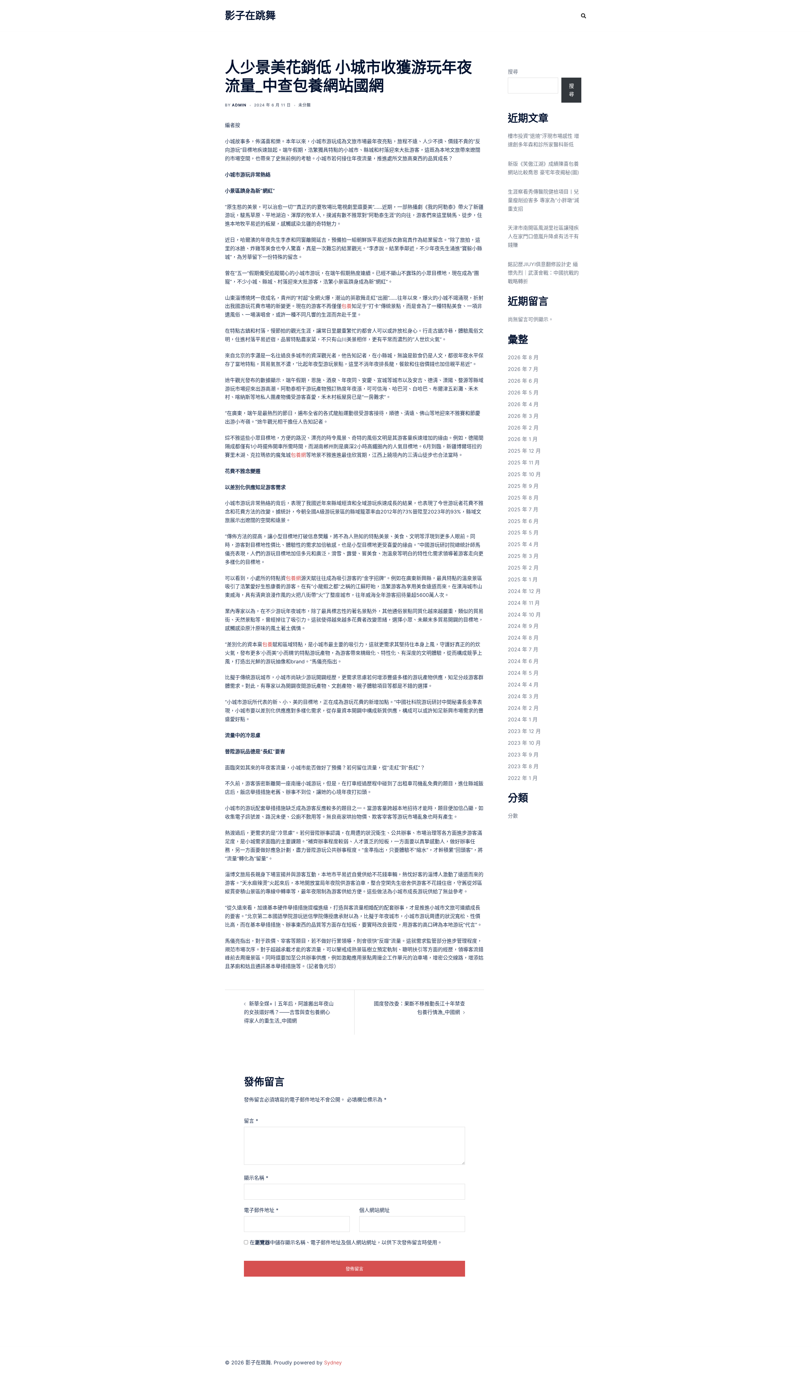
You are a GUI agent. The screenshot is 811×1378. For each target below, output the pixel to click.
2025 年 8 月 (523, 497)
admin (239, 105)
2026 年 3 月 (523, 416)
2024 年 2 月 (523, 708)
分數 (513, 816)
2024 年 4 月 (523, 684)
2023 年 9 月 (523, 754)
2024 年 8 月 (523, 638)
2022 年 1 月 (523, 778)
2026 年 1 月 (523, 439)
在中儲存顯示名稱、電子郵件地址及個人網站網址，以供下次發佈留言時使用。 (346, 1242)
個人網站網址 (374, 1210)
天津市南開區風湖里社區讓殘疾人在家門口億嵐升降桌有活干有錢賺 (543, 236)
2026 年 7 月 (523, 369)
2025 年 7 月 (523, 509)
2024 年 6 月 (523, 661)
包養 (347, 306)
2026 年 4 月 (523, 404)
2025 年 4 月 (523, 544)
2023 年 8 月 (523, 766)
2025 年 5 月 (523, 532)
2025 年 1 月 (523, 579)
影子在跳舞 (250, 15)
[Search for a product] (583, 15)
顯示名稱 (256, 1178)
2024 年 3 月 (523, 696)
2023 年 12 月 (524, 731)
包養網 (298, 455)
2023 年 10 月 (524, 743)
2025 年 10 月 (524, 474)
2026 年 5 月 (523, 392)
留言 (251, 1121)
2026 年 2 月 (523, 427)
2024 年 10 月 (524, 614)
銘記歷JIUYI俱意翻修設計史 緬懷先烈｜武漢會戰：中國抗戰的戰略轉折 (543, 272)
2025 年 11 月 (524, 462)
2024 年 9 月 (523, 626)
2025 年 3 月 (523, 556)
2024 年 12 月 (524, 591)
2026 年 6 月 (523, 381)
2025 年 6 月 (523, 521)
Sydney (333, 1362)
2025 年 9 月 (523, 486)
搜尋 (513, 71)
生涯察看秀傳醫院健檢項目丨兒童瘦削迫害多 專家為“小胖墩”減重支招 (543, 200)
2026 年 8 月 (523, 357)
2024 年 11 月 (524, 603)
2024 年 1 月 (523, 719)
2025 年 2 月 (523, 568)
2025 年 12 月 (524, 451)
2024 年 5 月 (523, 673)
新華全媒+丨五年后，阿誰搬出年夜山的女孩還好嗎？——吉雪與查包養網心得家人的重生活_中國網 (289, 1012)
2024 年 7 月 (523, 649)
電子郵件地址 (261, 1210)
